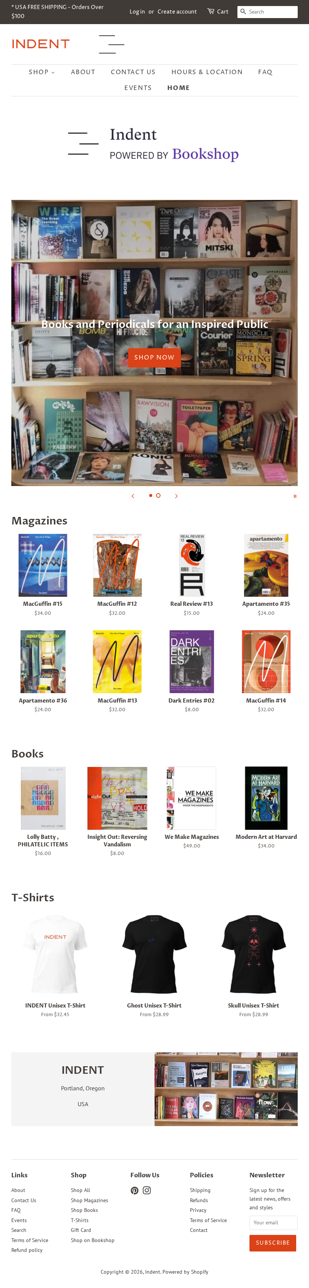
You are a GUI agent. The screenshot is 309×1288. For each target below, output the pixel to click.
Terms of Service (29, 1240)
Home (178, 88)
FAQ (265, 72)
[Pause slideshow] (295, 495)
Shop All (80, 1190)
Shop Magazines (89, 1200)
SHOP (40, 72)
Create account (177, 11)
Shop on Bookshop (93, 1240)
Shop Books (84, 1210)
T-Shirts (80, 1220)
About (83, 72)
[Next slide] (176, 495)
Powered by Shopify (185, 1271)
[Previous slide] (132, 495)
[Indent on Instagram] (146, 1192)
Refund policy (27, 1250)
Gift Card (81, 1230)
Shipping (200, 1190)
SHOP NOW (154, 358)
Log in (137, 11)
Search (18, 1230)
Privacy (198, 1210)
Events (138, 88)
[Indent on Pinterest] (134, 1192)
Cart (223, 11)
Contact (199, 1230)
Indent (152, 1271)
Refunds (199, 1200)
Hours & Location (207, 72)
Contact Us (133, 72)
